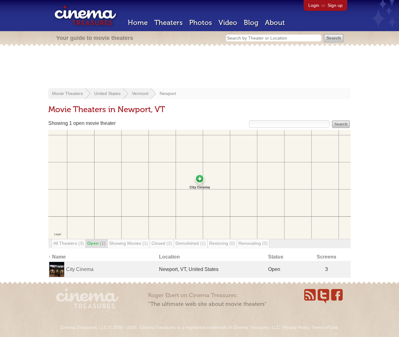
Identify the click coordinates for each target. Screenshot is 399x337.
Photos (200, 22)
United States (107, 93)
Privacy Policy (295, 327)
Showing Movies (128, 243)
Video (228, 22)
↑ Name (57, 256)
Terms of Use (325, 327)
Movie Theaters (67, 93)
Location (169, 256)
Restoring (222, 243)
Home (138, 22)
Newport (168, 93)
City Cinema (80, 269)
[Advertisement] (199, 68)
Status (275, 256)
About (275, 22)
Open (96, 243)
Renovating (253, 243)
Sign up (335, 5)
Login (313, 5)
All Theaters (68, 243)
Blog (251, 22)
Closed (161, 243)
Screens (326, 256)
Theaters (168, 22)
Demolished (190, 243)
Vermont (140, 93)
